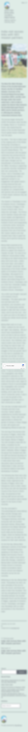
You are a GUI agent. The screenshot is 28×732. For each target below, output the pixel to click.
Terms (24, 368)
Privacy (21, 368)
